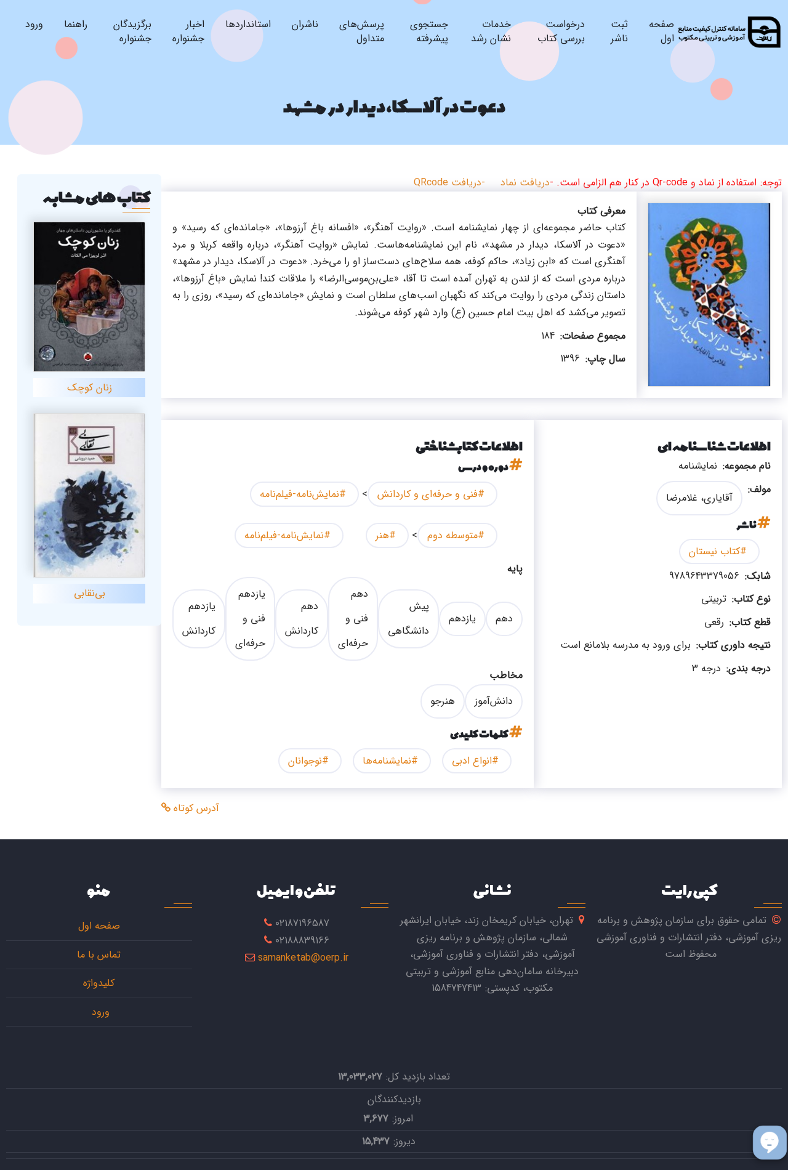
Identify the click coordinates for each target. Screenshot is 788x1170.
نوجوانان (305, 761)
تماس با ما (99, 954)
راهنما (75, 24)
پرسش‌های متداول (361, 31)
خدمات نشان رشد (491, 31)
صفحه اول (661, 31)
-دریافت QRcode (449, 182)
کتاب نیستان (714, 551)
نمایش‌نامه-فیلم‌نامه (299, 494)
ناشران (305, 24)
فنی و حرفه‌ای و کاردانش (427, 494)
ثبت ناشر (619, 31)
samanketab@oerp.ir (303, 958)
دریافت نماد (525, 182)
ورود (34, 24)
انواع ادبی (472, 761)
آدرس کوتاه (195, 808)
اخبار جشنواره (188, 31)
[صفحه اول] (729, 31)
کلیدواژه (99, 983)
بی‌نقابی (89, 593)
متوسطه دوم (452, 535)
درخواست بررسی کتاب (561, 31)
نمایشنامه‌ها (387, 761)
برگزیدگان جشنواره (132, 31)
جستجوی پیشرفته (429, 31)
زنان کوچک (89, 387)
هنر (382, 535)
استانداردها (248, 24)
